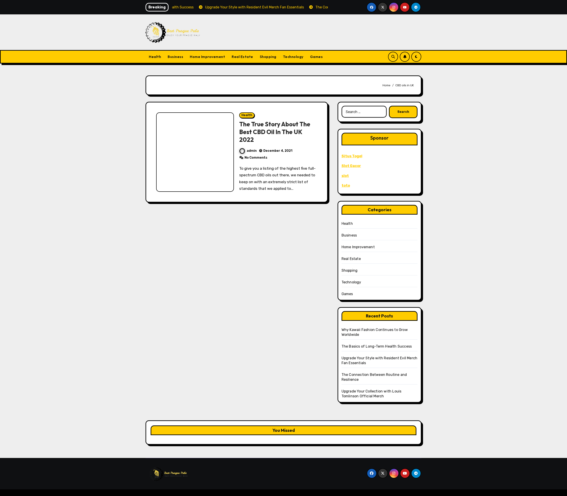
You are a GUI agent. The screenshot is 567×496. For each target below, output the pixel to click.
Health (155, 56)
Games (316, 56)
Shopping (268, 56)
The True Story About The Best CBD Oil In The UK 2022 (274, 131)
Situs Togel (352, 156)
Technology (293, 56)
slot (345, 176)
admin (252, 151)
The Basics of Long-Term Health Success (377, 346)
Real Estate (242, 56)
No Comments (256, 158)
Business (175, 56)
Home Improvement (207, 56)
